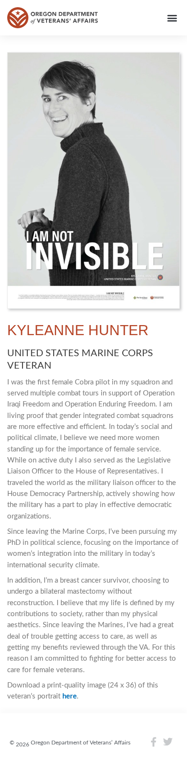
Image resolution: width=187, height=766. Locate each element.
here (69, 696)
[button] (172, 18)
